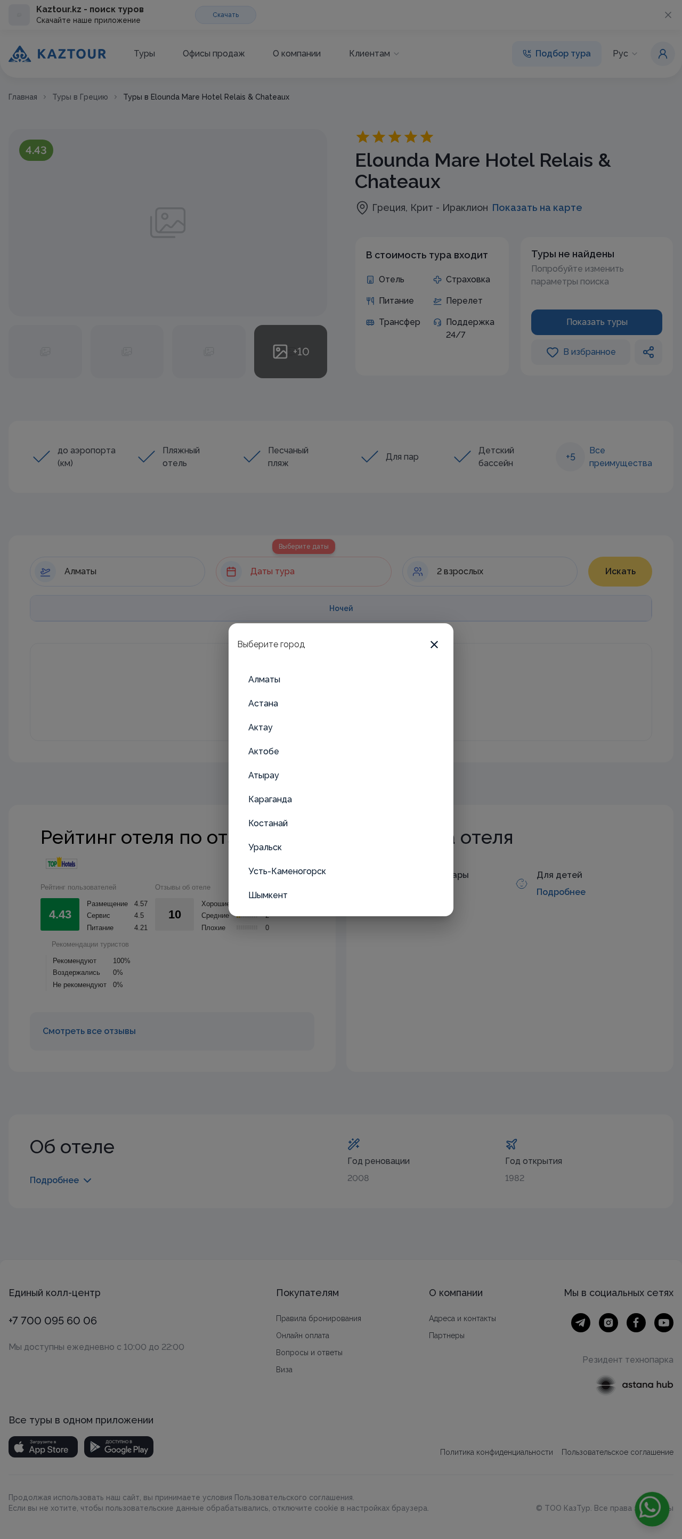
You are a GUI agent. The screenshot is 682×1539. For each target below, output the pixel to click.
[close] (434, 644)
